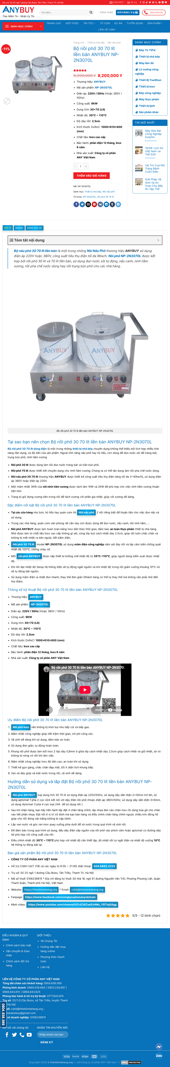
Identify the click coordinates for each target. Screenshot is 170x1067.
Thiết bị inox (147, 86)
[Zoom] (7, 101)
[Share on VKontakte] (100, 204)
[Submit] (91, 12)
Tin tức (88, 23)
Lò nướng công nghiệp (146, 71)
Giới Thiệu (72, 23)
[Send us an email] (153, 2)
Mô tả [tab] (7, 228)
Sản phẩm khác (149, 112)
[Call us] (156, 2)
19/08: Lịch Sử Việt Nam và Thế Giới (154, 151)
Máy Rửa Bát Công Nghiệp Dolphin (153, 134)
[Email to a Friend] (88, 204)
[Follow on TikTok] (147, 2)
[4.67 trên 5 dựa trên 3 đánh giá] (97, 70)
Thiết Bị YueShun (150, 80)
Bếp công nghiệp (150, 93)
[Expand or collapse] (158, 240)
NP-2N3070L (89, 197)
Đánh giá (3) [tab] (34, 228)
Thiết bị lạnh (147, 105)
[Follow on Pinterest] (160, 2)
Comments (151, 141)
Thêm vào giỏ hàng (91, 175)
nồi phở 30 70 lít (105, 197)
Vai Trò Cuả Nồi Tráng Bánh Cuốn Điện (155, 168)
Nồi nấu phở (114, 42)
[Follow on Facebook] (140, 2)
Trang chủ (53, 23)
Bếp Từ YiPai (147, 50)
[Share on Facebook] (76, 204)
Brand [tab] (19, 228)
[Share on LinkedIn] (106, 204)
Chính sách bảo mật (18, 945)
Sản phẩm (154, 23)
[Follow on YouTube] (166, 2)
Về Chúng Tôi (49, 941)
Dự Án (118, 23)
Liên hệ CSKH (106, 29)
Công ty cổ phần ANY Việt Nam (99, 1062)
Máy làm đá (146, 63)
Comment (150, 158)
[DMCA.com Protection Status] (131, 1062)
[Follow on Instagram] (144, 2)
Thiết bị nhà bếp (96, 42)
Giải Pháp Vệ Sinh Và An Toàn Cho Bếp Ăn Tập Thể (154, 184)
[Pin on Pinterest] (94, 204)
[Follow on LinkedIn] (163, 2)
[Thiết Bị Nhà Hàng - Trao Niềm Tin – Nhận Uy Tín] (18, 9)
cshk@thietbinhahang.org (87, 889)
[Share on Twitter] (82, 204)
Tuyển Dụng (135, 23)
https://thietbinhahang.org (40, 889)
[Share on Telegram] (118, 204)
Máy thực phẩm (149, 99)
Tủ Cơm (105, 23)
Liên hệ (45, 967)
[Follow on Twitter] (150, 2)
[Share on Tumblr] (112, 204)
